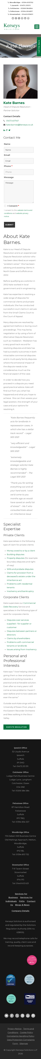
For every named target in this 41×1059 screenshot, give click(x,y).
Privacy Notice (15, 1029)
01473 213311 (25, 5)
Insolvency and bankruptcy (20, 591)
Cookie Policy (26, 1032)
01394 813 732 (22, 854)
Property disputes (15, 558)
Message (9, 177)
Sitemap (24, 1043)
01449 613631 (27, 14)
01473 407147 (12, 121)
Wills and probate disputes (20, 569)
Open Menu (36, 26)
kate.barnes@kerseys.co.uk (19, 125)
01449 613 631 (22, 883)
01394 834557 (27, 11)
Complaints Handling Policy (20, 1036)
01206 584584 (27, 8)
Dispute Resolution (16, 727)
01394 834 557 (22, 822)
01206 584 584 (22, 791)
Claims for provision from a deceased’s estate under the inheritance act (21, 576)
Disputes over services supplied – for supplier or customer (19, 624)
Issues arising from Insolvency (22, 649)
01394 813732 (27, 2)
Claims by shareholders (18, 638)
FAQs (22, 901)
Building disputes (15, 554)
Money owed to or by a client (21, 551)
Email (7, 155)
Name (7, 144)
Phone (8, 166)
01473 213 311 (22, 766)
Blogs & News (22, 905)
